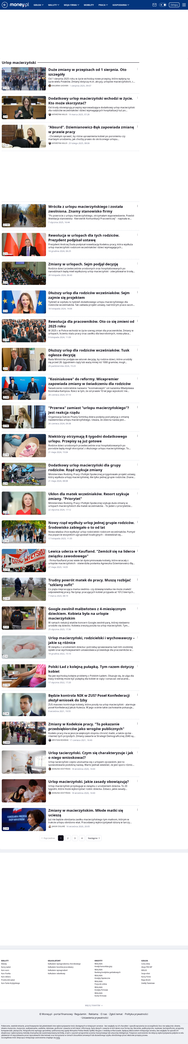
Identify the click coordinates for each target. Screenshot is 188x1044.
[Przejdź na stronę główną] (5, 7)
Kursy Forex (146, 976)
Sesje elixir (145, 973)
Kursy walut (6, 967)
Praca (102, 5)
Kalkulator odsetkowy (56, 973)
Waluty (52, 5)
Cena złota (145, 964)
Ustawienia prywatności (94, 1017)
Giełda (37, 5)
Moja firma (70, 5)
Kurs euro (5, 970)
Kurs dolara (6, 976)
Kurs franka (6, 973)
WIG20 (144, 970)
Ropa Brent (145, 980)
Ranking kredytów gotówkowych (107, 972)
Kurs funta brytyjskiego (10, 983)
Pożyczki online (101, 984)
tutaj (58, 1037)
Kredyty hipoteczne (102, 978)
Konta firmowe (100, 996)
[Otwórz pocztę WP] (154, 4)
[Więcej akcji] (137, 69)
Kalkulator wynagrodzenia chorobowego (64, 964)
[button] (163, 5)
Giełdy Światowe (148, 983)
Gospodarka (120, 5)
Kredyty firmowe (101, 990)
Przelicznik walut (8, 980)
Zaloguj (174, 4)
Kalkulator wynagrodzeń (58, 970)
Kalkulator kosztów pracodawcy (60, 967)
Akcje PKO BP (146, 967)
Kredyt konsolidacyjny (103, 966)
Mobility (89, 5)
